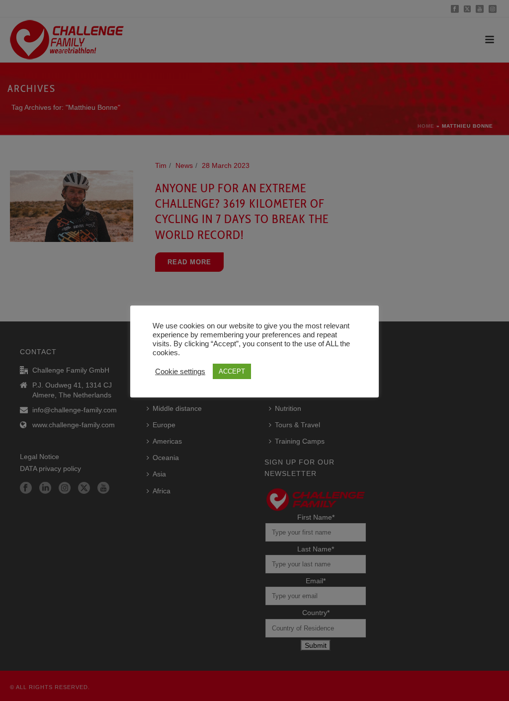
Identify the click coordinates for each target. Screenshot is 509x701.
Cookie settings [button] (180, 372)
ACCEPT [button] (232, 371)
